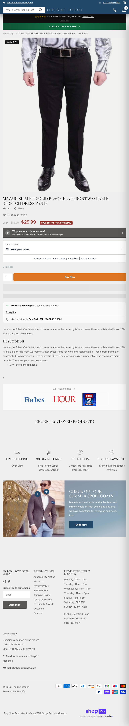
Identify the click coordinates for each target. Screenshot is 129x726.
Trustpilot (64, 20)
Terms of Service (42, 599)
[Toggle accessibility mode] (124, 3)
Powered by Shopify (14, 691)
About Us (38, 581)
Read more (27, 333)
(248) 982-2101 (53, 319)
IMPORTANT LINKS (43, 571)
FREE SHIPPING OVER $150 (20, 2)
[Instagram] (4, 581)
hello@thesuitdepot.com (21, 667)
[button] (64, 247)
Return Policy (40, 590)
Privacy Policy (41, 585)
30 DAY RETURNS (111, 2)
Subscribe (15, 604)
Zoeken (40, 10)
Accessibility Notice (44, 576)
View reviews (88, 17)
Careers (37, 613)
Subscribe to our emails (16, 587)
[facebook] (9, 581)
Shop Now (81, 524)
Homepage (8, 33)
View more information (46, 491)
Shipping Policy (41, 595)
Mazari (6, 208)
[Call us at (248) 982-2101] (116, 10)
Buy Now (70, 277)
